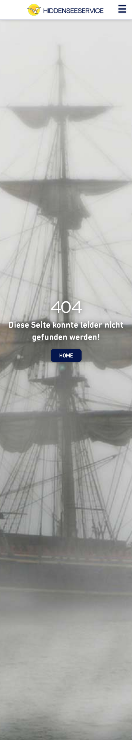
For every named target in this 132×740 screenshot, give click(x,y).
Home (66, 355)
